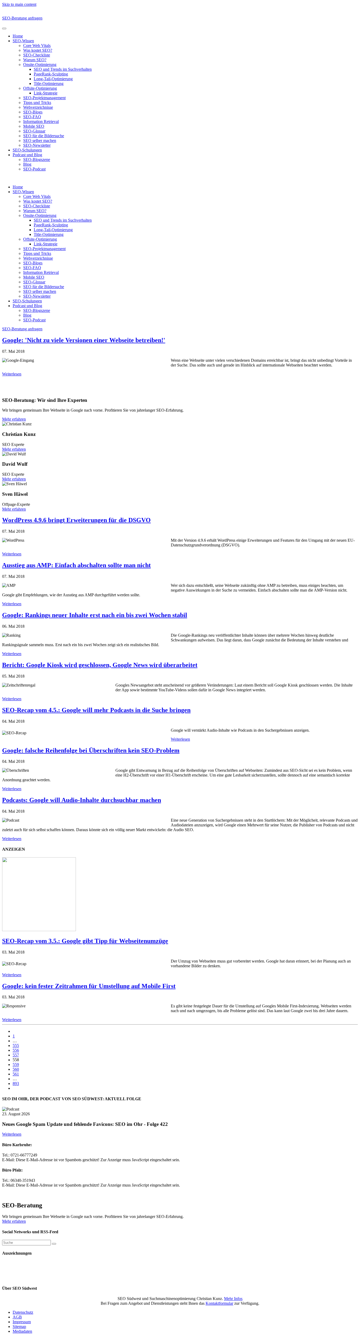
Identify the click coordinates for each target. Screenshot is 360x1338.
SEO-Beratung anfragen (22, 18)
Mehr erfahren (14, 419)
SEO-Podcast (34, 169)
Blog (27, 164)
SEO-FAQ (32, 117)
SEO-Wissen (23, 41)
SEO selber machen (39, 140)
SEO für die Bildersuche (43, 136)
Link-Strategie (45, 93)
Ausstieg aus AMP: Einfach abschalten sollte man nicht (76, 565)
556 (16, 1050)
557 (16, 1055)
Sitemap (19, 1326)
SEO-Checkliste (36, 55)
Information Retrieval (41, 121)
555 (16, 1045)
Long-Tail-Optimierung (53, 79)
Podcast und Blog (27, 155)
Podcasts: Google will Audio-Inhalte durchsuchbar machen (81, 800)
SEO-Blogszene (36, 159)
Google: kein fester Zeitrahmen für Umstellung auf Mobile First (89, 986)
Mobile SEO (33, 126)
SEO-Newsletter (37, 145)
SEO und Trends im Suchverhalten (63, 69)
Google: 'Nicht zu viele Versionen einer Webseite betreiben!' (83, 340)
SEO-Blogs (32, 112)
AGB (17, 1317)
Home (18, 36)
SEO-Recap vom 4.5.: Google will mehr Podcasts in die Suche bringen (96, 710)
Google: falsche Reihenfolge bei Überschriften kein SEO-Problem (90, 750)
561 (16, 1074)
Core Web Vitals (37, 45)
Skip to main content (19, 4)
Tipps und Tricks (37, 102)
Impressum (22, 1322)
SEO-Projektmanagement (44, 98)
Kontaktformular (219, 1303)
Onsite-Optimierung (39, 64)
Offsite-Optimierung (40, 88)
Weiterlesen (11, 374)
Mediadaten (22, 1331)
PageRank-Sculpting (51, 74)
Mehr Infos (233, 1298)
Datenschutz (23, 1312)
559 (16, 1064)
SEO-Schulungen (27, 150)
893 (16, 1083)
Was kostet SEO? (37, 50)
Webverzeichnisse (38, 107)
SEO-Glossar (34, 131)
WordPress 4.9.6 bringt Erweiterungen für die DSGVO (76, 520)
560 (16, 1069)
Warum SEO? (34, 60)
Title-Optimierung (49, 83)
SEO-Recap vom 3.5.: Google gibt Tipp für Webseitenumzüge (85, 940)
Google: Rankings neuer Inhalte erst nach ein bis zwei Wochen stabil (94, 615)
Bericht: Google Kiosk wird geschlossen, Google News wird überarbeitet (99, 664)
